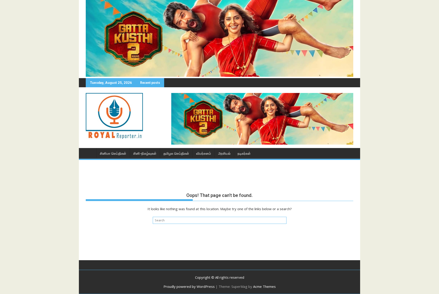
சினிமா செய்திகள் (113, 153)
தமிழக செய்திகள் (176, 153)
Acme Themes (264, 286)
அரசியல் (224, 153)
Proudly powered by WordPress (189, 286)
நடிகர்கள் (244, 153)
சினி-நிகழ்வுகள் (144, 153)
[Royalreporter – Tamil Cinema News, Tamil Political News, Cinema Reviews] (219, 75)
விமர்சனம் (203, 153)
